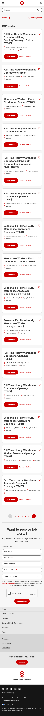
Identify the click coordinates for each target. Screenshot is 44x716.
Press (4, 632)
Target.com (6, 639)
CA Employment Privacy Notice (10, 700)
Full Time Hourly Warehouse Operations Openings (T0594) (20, 196)
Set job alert (22, 601)
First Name (8, 551)
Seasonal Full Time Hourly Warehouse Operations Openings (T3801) (19, 420)
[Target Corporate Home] (22, 3)
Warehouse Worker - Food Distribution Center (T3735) (19, 100)
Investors (5, 628)
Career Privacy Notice (8, 583)
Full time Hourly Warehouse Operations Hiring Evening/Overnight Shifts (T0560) (20, 38)
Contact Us (6, 648)
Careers (5, 618)
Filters (4, 18)
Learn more (11, 56)
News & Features (8, 614)
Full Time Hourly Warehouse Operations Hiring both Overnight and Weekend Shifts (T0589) (20, 162)
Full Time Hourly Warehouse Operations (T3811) (20, 130)
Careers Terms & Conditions (20, 698)
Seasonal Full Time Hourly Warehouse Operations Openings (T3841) (19, 229)
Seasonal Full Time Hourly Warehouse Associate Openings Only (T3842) (19, 290)
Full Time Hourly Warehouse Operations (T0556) (20, 71)
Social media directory (8, 693)
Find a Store (6, 643)
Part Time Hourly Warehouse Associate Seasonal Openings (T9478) (20, 483)
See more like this (25, 56)
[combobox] (22, 10)
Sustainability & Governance (12, 623)
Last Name (8, 558)
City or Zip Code (10, 570)
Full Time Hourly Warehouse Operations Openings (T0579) (20, 388)
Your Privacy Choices (10, 705)
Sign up (22, 662)
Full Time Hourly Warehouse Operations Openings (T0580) (20, 355)
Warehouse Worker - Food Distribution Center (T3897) (19, 260)
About (4, 609)
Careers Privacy (6, 698)
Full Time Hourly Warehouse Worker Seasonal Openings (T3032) (20, 453)
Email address (9, 564)
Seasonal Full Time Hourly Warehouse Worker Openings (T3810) (19, 323)
